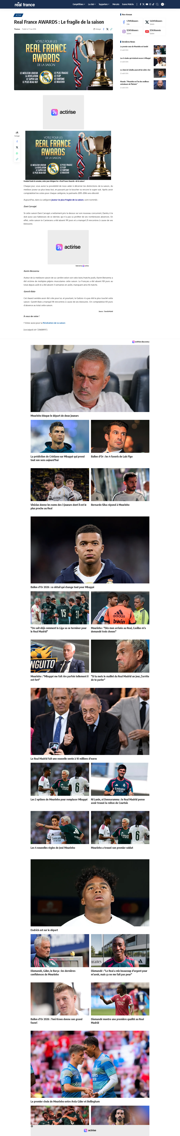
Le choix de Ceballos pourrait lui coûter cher (135, 70)
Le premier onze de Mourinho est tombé (134, 46)
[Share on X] (107, 29)
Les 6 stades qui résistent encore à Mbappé (135, 58)
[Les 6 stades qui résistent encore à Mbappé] (160, 61)
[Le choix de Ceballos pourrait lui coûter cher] (160, 73)
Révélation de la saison (54, 323)
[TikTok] (153, 4)
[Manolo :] (160, 84)
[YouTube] (147, 4)
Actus (18, 15)
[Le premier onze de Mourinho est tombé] (160, 49)
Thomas (17, 29)
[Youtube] (154, 31)
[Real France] (30, 4)
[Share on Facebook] (103, 29)
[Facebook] (140, 4)
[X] (143, 4)
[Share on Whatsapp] (17, 153)
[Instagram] (150, 4)
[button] (137, 4)
